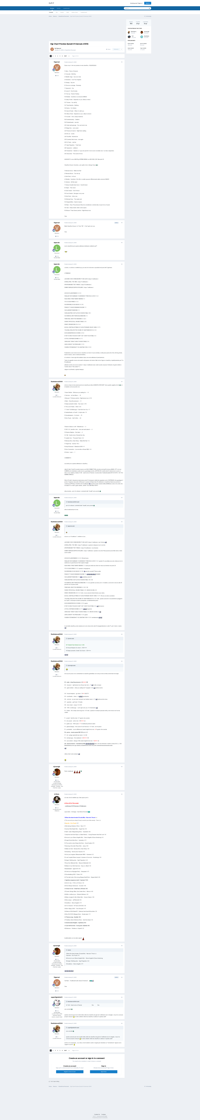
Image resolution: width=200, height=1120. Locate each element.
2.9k (57, 1010)
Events (62, 12)
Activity (58, 8)
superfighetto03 (56, 997)
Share (108, 49)
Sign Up (148, 3)
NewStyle (146, 36)
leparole (57, 242)
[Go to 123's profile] (129, 36)
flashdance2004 (56, 381)
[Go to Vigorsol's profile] (52, 49)
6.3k (57, 780)
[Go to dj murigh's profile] (56, 772)
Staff (67, 12)
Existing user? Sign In (136, 3)
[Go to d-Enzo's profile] (56, 799)
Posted (70, 62)
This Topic (143, 8)
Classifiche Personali (70, 50)
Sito (57, 12)
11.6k (57, 256)
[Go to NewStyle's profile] (141, 36)
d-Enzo (56, 794)
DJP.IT (51, 3)
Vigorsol (58, 48)
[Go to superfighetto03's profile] (56, 1002)
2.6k (57, 807)
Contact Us (97, 1114)
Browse (52, 8)
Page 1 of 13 (75, 56)
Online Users (75, 12)
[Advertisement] (77, 30)
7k (57, 395)
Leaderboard (84, 12)
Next (65, 56)
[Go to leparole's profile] (56, 248)
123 (133, 36)
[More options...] (121, 62)
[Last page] (69, 56)
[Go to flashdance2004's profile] (56, 387)
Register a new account (69, 1071)
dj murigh (56, 766)
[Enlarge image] (96, 165)
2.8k (57, 75)
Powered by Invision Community (100, 1117)
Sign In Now (103, 1071)
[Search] (149, 8)
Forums (51, 12)
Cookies (103, 1114)
